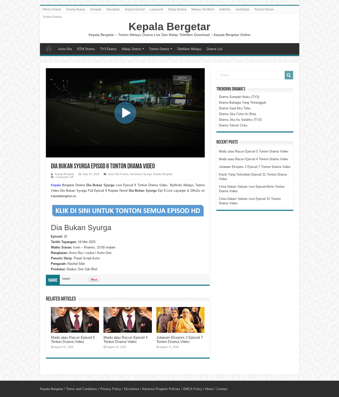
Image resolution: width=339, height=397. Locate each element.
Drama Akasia (75, 9)
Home (48, 48)
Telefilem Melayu (189, 49)
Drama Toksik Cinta (233, 125)
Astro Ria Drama (118, 174)
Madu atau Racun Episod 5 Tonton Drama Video (73, 339)
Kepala (56, 185)
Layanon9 (156, 9)
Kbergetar (113, 9)
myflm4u (225, 9)
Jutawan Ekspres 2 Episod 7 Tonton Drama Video (179, 339)
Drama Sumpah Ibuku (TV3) (239, 97)
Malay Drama (177, 9)
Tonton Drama (52, 17)
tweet (66, 278)
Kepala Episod (135, 9)
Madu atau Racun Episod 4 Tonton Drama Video (125, 339)
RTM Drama (86, 49)
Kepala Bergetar (169, 26)
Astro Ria (65, 49)
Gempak (96, 9)
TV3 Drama (108, 49)
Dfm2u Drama (51, 9)
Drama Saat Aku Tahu (234, 108)
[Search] (289, 75)
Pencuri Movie (264, 9)
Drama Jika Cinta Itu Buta (237, 114)
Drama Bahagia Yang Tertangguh (242, 102)
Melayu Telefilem (202, 9)
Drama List (214, 49)
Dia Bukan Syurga (141, 174)
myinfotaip (242, 9)
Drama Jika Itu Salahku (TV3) (240, 120)
